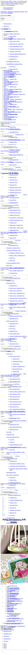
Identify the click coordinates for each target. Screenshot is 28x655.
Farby (5, 86)
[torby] (5, 35)
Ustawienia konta (14, 594)
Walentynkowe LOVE (9, 111)
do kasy (2, 15)
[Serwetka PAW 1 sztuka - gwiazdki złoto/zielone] (12, 266)
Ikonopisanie (7, 95)
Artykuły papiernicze (9, 77)
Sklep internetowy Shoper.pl (7, 629)
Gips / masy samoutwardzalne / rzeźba (13, 91)
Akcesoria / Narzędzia (9, 74)
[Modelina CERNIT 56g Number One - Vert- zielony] (12, 482)
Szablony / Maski (8, 103)
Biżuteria (6, 79)
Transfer (5, 107)
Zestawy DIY (7, 113)
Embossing (6, 85)
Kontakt (12, 610)
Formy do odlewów (8, 90)
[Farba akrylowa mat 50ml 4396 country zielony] (12, 373)
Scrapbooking (7, 102)
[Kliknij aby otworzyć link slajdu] (8, 38)
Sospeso (5, 105)
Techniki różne (7, 109)
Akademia (6, 654)
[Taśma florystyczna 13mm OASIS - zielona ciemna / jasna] (12, 302)
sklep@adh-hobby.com (15, 620)
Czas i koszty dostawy (15, 599)
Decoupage (6, 81)
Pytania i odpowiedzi (15, 589)
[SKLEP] (5, 643)
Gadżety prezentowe (8, 93)
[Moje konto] (5, 646)
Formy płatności (13, 598)
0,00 (7, 197)
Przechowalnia (13, 595)
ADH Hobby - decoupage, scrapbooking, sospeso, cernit (14, 11)
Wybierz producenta (5, 123)
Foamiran (6, 89)
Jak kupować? (13, 605)
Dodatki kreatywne (8, 82)
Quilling (5, 110)
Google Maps (20, 623)
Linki (11, 609)
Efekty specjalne (7, 83)
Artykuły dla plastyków (9, 75)
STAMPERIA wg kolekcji (10, 73)
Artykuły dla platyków (9, 117)
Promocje (6, 653)
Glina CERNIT (7, 94)
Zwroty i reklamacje (14, 587)
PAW (7, 269)
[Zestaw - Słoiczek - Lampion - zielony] (12, 194)
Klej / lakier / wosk (8, 97)
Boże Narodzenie (8, 70)
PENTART (8, 340)
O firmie (12, 607)
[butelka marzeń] (8, 39)
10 (4, 514)
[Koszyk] (5, 647)
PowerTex (6, 99)
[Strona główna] (8, 23)
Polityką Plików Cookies (12, 2)
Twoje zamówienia (14, 593)
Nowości (6, 651)
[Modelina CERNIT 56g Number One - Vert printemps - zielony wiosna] (12, 446)
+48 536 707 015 (15, 618)
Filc (4, 87)
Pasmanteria (6, 98)
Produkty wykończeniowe (10, 101)
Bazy (5, 78)
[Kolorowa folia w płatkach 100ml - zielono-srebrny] (12, 410)
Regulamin (12, 590)
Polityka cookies (14, 603)
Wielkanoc (6, 115)
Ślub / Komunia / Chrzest (10, 106)
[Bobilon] (6, 34)
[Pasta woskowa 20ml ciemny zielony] (12, 337)
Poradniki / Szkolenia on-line (10, 114)
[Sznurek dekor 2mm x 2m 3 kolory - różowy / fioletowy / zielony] (12, 230)
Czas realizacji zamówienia (16, 601)
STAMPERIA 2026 (8, 71)
